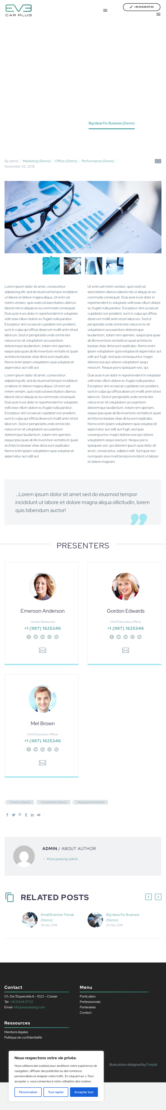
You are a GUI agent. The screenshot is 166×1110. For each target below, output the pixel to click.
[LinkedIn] (42, 637)
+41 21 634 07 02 (21, 1002)
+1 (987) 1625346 (42, 628)
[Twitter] (36, 637)
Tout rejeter (56, 1092)
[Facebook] (29, 637)
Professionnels (90, 1002)
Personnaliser (28, 1092)
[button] (141, 7)
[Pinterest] (20, 815)
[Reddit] (38, 815)
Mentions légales (16, 1032)
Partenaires (88, 1007)
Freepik (151, 1064)
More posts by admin (62, 859)
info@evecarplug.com (29, 1007)
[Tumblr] (26, 815)
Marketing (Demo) (37, 161)
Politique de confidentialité (23, 1037)
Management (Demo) (90, 802)
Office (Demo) (66, 161)
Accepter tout (83, 1092)
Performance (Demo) (97, 161)
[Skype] (56, 637)
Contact (85, 1012)
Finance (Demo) (20, 802)
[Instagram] (49, 637)
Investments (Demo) (54, 802)
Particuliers (88, 996)
